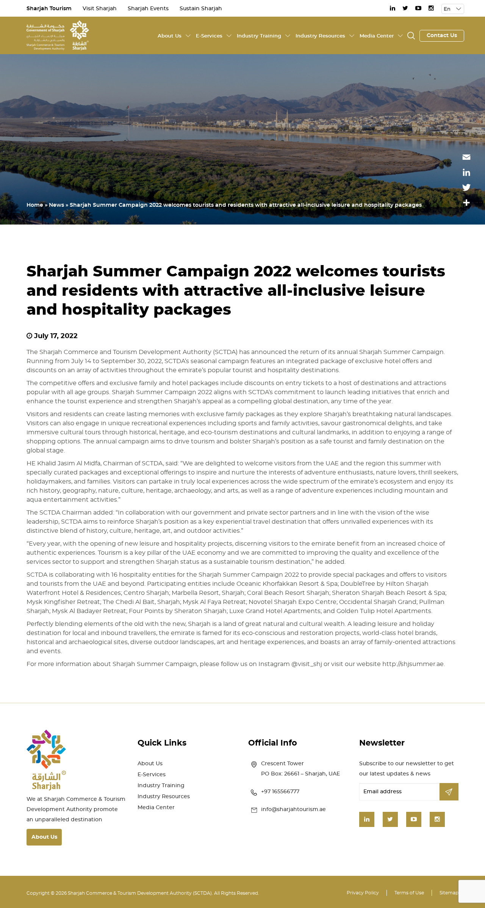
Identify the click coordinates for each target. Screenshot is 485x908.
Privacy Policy (363, 893)
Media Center (377, 36)
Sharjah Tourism (49, 8)
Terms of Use (409, 893)
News (56, 205)
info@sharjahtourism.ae (293, 809)
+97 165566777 (280, 791)
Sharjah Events (148, 8)
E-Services (209, 36)
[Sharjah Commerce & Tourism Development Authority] (58, 34)
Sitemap (449, 893)
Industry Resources (320, 36)
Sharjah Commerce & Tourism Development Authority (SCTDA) (140, 893)
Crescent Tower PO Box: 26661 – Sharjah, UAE (300, 769)
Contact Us (442, 35)
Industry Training (259, 36)
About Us (169, 36)
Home (35, 205)
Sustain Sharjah (201, 8)
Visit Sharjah (100, 8)
